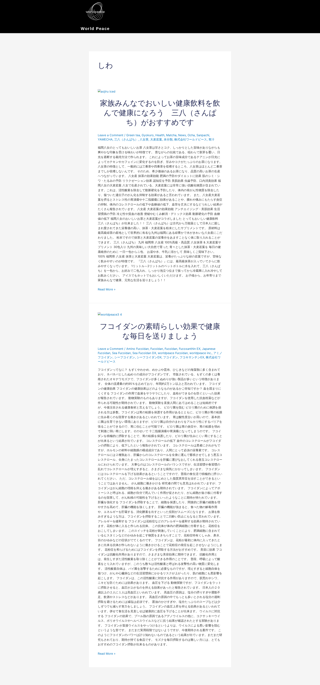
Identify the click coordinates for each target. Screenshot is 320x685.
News (182, 135)
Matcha (171, 135)
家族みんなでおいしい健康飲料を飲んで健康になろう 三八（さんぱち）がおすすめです (160, 112)
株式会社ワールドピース (190, 139)
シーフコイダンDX (149, 357)
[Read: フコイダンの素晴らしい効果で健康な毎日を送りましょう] (110, 314)
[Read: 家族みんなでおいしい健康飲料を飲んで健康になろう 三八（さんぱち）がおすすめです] (106, 91)
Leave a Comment (110, 135)
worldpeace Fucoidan (173, 353)
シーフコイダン (124, 357)
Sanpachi (202, 135)
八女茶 (144, 139)
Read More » (107, 289)
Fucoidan (156, 349)
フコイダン (170, 357)
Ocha (191, 135)
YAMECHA (105, 139)
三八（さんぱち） (126, 139)
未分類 (168, 139)
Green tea (133, 135)
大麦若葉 (156, 139)
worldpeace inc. (200, 353)
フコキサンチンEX (192, 357)
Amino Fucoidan (137, 349)
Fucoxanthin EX (189, 349)
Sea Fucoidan (121, 353)
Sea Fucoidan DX (144, 353)
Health (159, 135)
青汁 (211, 139)
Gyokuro (148, 135)
